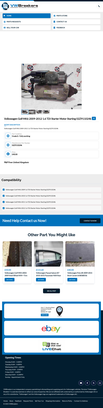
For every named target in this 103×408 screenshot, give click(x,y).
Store (11, 401)
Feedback (18, 401)
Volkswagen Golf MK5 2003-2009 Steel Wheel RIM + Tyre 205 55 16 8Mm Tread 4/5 (16, 274)
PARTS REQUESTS (14, 22)
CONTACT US (62, 22)
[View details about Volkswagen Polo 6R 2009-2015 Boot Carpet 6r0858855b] (80, 254)
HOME (9, 16)
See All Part (51, 291)
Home (5, 401)
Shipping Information (53, 401)
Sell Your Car (39, 401)
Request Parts (28, 401)
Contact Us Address (81, 401)
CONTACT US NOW (90, 221)
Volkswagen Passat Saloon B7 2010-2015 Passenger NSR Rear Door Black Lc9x (48, 274)
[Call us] (98, 8)
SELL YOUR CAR (13, 28)
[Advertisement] (51, 46)
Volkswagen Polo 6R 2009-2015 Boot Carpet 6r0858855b (79, 274)
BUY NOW (9, 279)
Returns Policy (67, 401)
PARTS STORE (62, 16)
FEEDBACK (61, 28)
